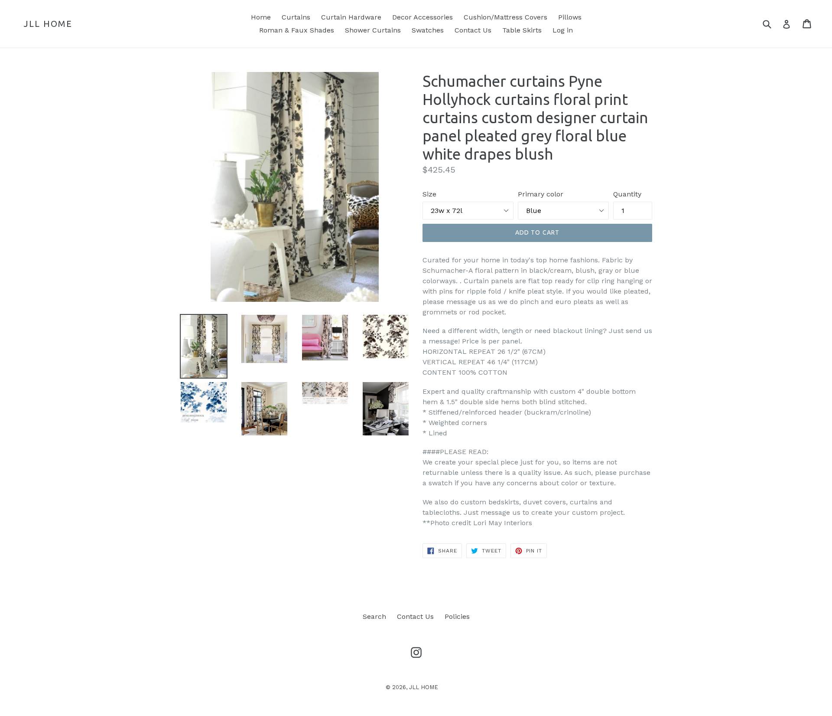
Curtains (296, 17)
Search (374, 616)
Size (429, 194)
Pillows (570, 17)
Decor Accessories (422, 17)
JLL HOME (48, 24)
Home (261, 17)
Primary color (540, 194)
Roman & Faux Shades (296, 30)
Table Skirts (522, 30)
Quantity (627, 194)
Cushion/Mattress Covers (505, 17)
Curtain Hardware (351, 17)
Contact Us (473, 30)
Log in (562, 30)
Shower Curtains (373, 30)
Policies (457, 616)
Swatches (428, 30)
